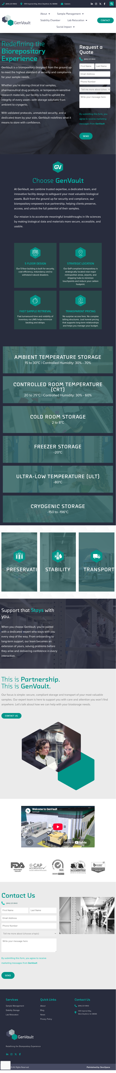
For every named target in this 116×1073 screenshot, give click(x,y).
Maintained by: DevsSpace (98, 1067)
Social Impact (64, 26)
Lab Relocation (76, 20)
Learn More (58, 366)
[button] (112, 4)
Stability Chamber (50, 20)
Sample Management (69, 13)
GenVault (100, 123)
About (43, 13)
